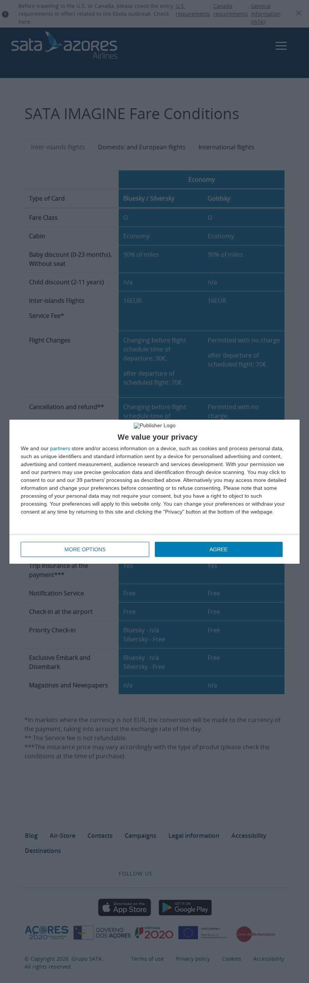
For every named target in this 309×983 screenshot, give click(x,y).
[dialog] (154, 492)
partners (60, 448)
